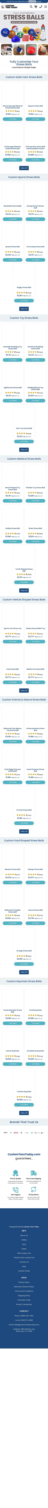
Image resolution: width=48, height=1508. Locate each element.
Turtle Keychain (35, 1010)
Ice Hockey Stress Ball (35, 247)
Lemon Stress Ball (35, 910)
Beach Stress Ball (13, 247)
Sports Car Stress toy (12, 628)
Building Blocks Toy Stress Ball (35, 388)
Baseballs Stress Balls (13, 206)
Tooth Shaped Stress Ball (24, 570)
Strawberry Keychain (35, 1051)
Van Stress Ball (12, 669)
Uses (24, 1266)
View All (24, 168)
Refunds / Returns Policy (24, 1286)
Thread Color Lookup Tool (24, 1257)
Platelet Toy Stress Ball (35, 487)
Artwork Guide (24, 1271)
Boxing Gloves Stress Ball (35, 207)
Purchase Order (24, 1300)
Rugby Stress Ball (24, 287)
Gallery (24, 1240)
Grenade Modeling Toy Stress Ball (12, 348)
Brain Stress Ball (35, 528)
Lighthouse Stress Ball (13, 387)
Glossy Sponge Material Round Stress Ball (12, 107)
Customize (13, 119)
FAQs (24, 1244)
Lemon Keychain (12, 1051)
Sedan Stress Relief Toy (35, 628)
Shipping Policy (24, 1295)
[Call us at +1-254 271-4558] (40, 7)
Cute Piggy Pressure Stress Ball (12, 770)
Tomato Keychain (24, 1091)
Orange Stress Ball (24, 951)
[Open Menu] (45, 6)
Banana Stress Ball (12, 869)
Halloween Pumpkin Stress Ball (13, 911)
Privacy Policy (24, 1282)
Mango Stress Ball (35, 869)
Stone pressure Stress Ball (35, 729)
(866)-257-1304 (27, 1316)
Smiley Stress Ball (12, 528)
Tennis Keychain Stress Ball (12, 1011)
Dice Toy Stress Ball (24, 428)
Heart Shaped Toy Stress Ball (12, 488)
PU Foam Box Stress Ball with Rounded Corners (35, 148)
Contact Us (24, 1262)
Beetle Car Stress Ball (35, 669)
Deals (24, 1249)
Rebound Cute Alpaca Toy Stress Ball (13, 729)
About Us (24, 1235)
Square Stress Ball (35, 106)
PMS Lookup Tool (24, 1253)
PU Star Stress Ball (24, 810)
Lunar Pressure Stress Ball (35, 770)
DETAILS (38, 1)
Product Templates (24, 1304)
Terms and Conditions (24, 1291)
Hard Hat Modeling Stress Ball (35, 348)
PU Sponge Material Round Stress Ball (12, 148)
